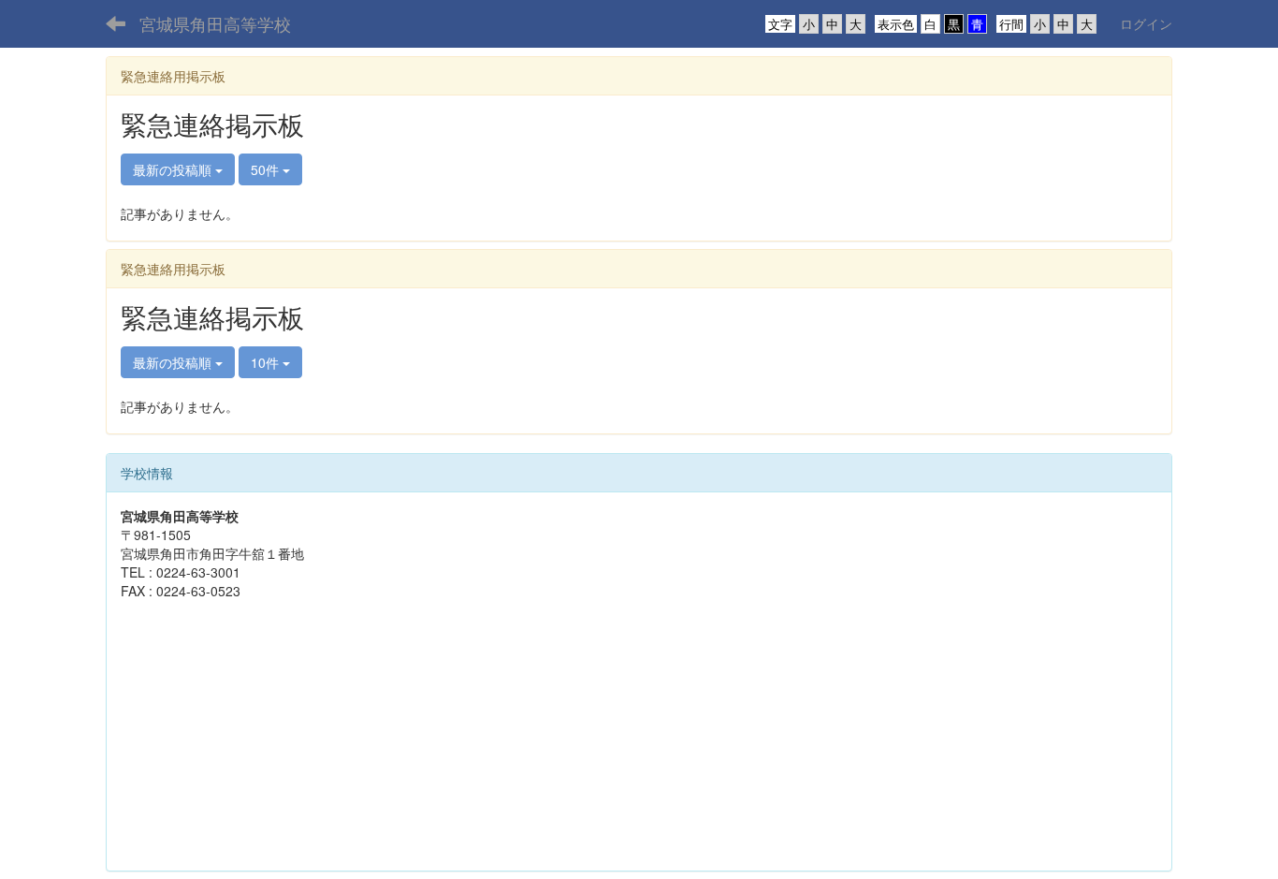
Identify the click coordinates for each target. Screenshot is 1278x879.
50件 (267, 169)
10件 (267, 362)
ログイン (1146, 23)
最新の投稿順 (174, 169)
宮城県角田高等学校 (215, 23)
